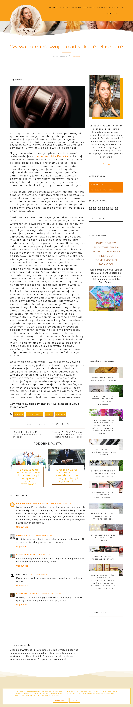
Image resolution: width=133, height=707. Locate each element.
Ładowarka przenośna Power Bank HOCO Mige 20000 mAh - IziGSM (103, 473)
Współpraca (97, 184)
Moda (66, 7)
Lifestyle (112, 13)
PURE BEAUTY (89, 7)
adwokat (19, 414)
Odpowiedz (22, 527)
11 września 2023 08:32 (45, 535)
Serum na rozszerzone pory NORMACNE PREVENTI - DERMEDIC (103, 516)
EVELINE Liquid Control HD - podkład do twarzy (103, 537)
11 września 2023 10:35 (41, 555)
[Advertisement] (106, 337)
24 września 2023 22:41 (49, 594)
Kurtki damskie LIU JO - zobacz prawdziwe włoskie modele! (27, 434)
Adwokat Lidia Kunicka (52, 156)
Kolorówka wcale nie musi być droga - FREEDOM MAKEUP (103, 495)
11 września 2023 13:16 (39, 574)
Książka (113, 7)
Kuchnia (101, 7)
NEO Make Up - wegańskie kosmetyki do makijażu (103, 452)
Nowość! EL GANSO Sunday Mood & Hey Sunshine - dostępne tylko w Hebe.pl (67, 434)
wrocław (60, 414)
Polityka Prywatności (102, 190)
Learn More (60, 700)
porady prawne (34, 414)
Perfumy (76, 7)
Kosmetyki (54, 7)
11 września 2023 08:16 (60, 504)
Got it (74, 700)
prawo (49, 414)
